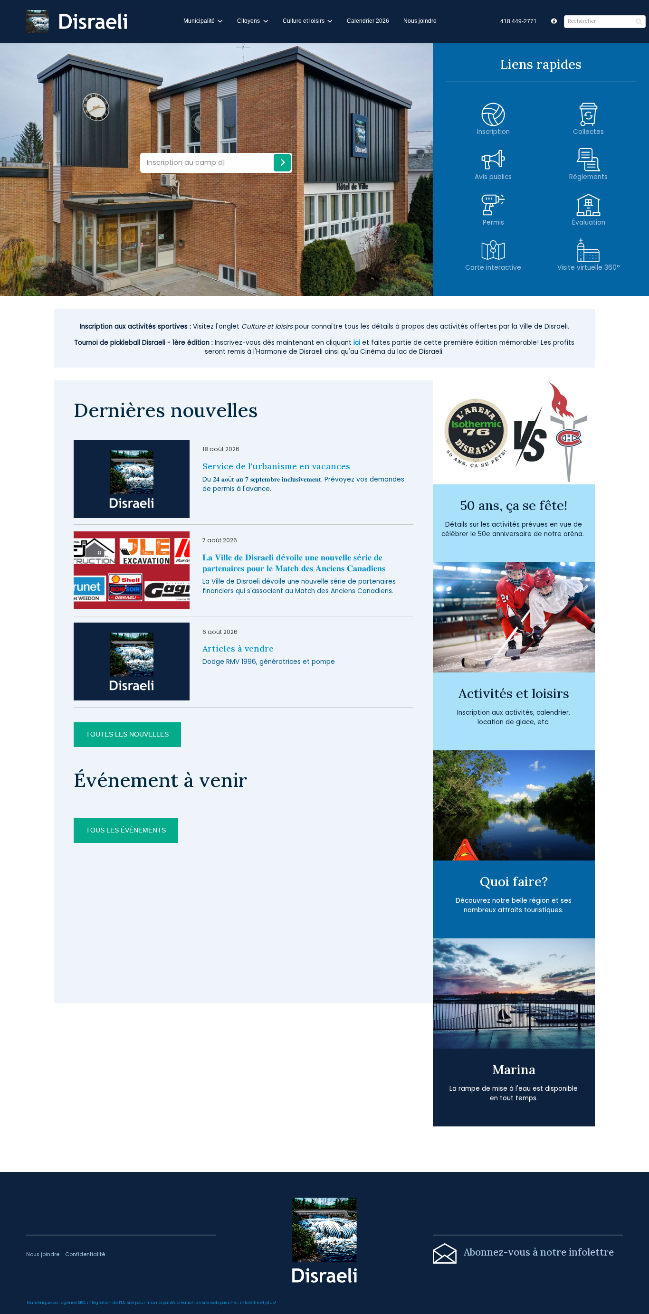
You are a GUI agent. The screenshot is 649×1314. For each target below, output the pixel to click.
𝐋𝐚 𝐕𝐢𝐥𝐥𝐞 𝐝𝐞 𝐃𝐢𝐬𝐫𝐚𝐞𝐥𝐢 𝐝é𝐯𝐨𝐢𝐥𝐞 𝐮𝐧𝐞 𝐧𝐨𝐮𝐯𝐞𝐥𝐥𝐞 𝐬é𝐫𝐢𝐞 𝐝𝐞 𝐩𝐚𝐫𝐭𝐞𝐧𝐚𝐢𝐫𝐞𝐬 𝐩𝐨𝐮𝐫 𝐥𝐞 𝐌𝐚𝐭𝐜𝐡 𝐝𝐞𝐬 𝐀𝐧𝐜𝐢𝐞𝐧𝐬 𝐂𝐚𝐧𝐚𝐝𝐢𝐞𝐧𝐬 (293, 563)
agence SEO (73, 1302)
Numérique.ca (42, 1302)
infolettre (249, 1302)
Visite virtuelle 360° (588, 267)
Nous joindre (420, 21)
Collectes (588, 131)
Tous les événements (126, 830)
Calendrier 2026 (368, 21)
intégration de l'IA (106, 1302)
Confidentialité (85, 1254)
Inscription (493, 131)
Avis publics (493, 176)
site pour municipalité (151, 1302)
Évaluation (588, 222)
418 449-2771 (518, 21)
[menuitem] (518, 22)
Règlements (588, 176)
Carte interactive (493, 267)
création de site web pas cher (207, 1302)
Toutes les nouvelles (127, 734)
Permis (493, 222)
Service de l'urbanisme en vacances (276, 466)
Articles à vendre (238, 648)
